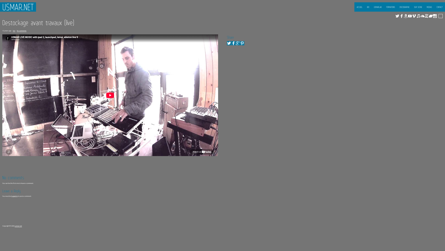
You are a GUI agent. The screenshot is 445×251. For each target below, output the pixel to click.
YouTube (410, 16)
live (14, 31)
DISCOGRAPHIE (404, 7)
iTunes (418, 16)
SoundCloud (422, 16)
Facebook (401, 16)
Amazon (406, 16)
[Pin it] (242, 43)
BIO (368, 7)
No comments (21, 31)
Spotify (426, 16)
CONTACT (440, 7)
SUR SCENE (418, 7)
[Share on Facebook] (233, 43)
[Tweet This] (229, 43)
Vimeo (414, 16)
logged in (14, 196)
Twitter (397, 16)
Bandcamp (431, 16)
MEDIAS (429, 7)
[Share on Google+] (238, 43)
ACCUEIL (359, 7)
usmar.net (18, 7)
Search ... (441, 16)
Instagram (435, 16)
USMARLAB (378, 7)
